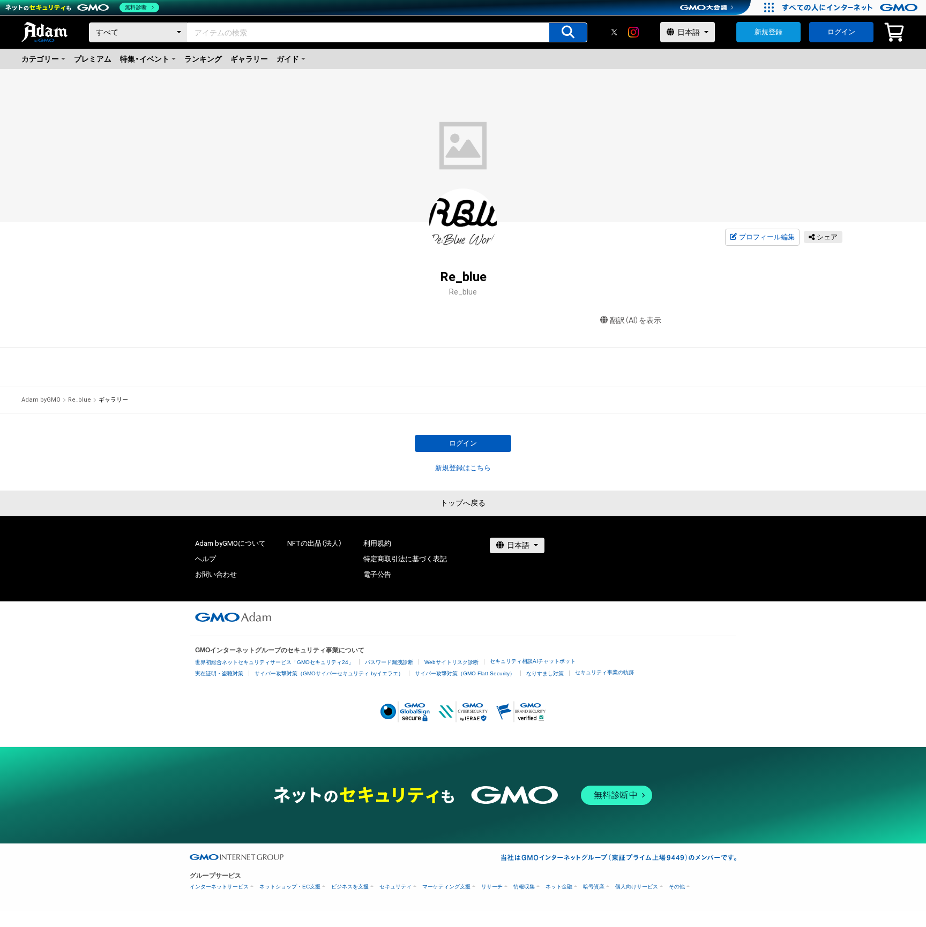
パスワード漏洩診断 (389, 662)
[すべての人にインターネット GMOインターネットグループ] (851, 7)
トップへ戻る (463, 503)
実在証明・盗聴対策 (219, 673)
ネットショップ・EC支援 (289, 887)
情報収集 (524, 887)
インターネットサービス (219, 887)
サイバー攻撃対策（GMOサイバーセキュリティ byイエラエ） (329, 673)
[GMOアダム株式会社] (233, 617)
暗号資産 (593, 887)
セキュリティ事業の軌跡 (604, 672)
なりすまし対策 (545, 673)
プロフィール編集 (767, 237)
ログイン (841, 32)
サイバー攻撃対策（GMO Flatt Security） (465, 673)
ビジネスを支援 (350, 887)
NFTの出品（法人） (314, 543)
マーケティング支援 (446, 887)
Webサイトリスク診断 (451, 662)
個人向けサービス (636, 887)
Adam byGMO (41, 399)
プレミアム (92, 59)
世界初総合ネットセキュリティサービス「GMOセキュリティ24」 (274, 662)
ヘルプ (205, 559)
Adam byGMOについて (230, 543)
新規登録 (768, 32)
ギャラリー (249, 59)
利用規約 (377, 543)
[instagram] (633, 32)
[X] (614, 32)
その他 (677, 887)
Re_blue (79, 399)
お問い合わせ (216, 574)
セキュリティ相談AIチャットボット (533, 661)
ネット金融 (559, 887)
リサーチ (492, 887)
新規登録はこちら (463, 468)
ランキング (203, 59)
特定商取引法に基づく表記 (405, 559)
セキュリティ (395, 887)
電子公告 (377, 574)
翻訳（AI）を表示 (635, 320)
